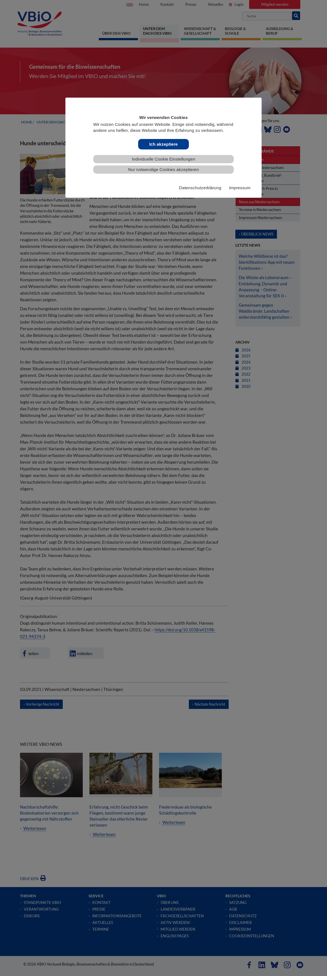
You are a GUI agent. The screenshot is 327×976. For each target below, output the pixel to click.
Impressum (239, 187)
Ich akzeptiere (163, 144)
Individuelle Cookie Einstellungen (163, 159)
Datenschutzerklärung (200, 187)
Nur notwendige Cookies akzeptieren (163, 169)
